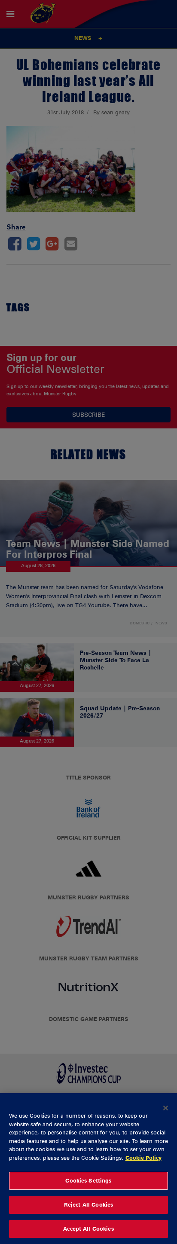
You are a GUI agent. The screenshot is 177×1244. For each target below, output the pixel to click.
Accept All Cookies (88, 1228)
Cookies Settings (88, 1180)
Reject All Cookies (88, 1204)
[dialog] (88, 1168)
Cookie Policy (143, 1157)
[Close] (165, 1108)
